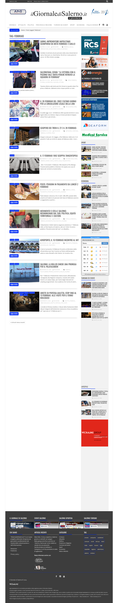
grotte (53, 303)
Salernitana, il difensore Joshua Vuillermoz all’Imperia (99, 173)
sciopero (48, 133)
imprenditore (44, 49)
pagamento (43, 192)
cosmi (69, 80)
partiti (56, 161)
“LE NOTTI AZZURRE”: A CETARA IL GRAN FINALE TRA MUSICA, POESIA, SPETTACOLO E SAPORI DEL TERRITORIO (99, 305)
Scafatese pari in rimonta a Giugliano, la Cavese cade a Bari (99, 157)
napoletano (52, 49)
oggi (101, 545)
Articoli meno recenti (18, 322)
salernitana (49, 82)
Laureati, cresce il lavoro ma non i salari (99, 186)
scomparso (64, 49)
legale (48, 109)
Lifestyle (84, 386)
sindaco (92, 553)
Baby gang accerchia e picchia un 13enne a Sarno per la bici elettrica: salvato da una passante (45, 543)
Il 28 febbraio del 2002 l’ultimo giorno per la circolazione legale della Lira (58, 102)
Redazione (55, 47)
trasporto (52, 245)
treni (53, 133)
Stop (62, 303)
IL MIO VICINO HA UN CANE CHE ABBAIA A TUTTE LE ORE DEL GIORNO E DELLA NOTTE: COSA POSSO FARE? (99, 114)
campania (75, 131)
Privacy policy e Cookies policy (41, 1)
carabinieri (100, 537)
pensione (50, 192)
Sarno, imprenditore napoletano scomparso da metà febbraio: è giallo (57, 42)
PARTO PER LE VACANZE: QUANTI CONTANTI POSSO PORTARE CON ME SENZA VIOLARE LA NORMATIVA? (98, 106)
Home (23, 30)
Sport (72, 25)
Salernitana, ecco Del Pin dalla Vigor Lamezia (99, 165)
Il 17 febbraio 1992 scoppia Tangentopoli (59, 155)
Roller (62, 271)
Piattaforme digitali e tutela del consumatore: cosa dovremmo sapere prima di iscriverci (100, 393)
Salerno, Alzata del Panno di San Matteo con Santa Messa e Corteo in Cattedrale (100, 295)
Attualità (22, 25)
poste (55, 192)
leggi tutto (14, 64)
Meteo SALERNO (95, 237)
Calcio (11, 72)
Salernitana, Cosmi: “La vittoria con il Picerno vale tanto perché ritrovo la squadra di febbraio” (58, 74)
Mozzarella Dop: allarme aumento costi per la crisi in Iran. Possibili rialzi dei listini (99, 216)
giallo (71, 47)
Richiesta (57, 271)
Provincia (12, 41)
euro (75, 107)
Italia (86, 545)
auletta (66, 301)
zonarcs (28, 41)
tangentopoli (66, 161)
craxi (75, 159)
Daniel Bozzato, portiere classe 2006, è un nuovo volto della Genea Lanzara (99, 148)
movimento (49, 221)
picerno (42, 82)
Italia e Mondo (92, 25)
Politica (31, 25)
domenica (73, 219)
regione (93, 549)
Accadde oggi (69, 159)
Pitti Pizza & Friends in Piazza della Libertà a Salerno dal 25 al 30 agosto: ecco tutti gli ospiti (100, 315)
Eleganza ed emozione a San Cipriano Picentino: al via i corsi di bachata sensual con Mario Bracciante (99, 285)
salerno (60, 109)
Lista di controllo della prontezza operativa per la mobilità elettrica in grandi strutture (100, 195)
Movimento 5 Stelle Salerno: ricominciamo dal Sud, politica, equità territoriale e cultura (58, 213)
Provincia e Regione (44, 25)
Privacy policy (15, 554)
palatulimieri (44, 271)
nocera (96, 545)
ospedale (87, 549)
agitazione (68, 131)
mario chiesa (50, 161)
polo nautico (57, 221)
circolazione (69, 107)
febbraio (66, 47)
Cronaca (12, 25)
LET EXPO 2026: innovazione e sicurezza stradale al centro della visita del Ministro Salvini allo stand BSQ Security (100, 227)
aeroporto (68, 243)
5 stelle (67, 219)
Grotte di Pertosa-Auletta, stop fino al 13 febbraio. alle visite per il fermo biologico (58, 295)
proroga (51, 271)
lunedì (73, 190)
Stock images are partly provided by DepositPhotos (21, 598)
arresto (86, 537)
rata (59, 192)
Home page (29, 1)
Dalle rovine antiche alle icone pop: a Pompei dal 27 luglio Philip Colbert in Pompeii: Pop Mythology (99, 412)
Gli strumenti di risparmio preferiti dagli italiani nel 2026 (99, 403)
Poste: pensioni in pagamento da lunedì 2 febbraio (59, 185)
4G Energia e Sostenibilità (91, 78)
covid (92, 541)
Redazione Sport (57, 80)
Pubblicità (14, 550)
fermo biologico (45, 303)
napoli (90, 545)
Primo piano (17, 72)
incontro (43, 245)
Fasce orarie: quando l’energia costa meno (98, 84)
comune (87, 541)
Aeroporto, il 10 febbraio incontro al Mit (59, 240)
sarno (58, 49)
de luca (98, 541)
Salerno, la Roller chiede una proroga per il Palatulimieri (58, 265)
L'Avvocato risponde (89, 99)
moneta (55, 109)
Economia (81, 25)
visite (65, 303)
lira (51, 109)
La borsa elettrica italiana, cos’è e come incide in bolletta (100, 92)
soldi (60, 161)
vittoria (61, 82)
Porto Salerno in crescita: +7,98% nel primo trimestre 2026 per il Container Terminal (100, 206)
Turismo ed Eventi (61, 25)
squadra (55, 82)
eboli (102, 541)
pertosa (57, 303)
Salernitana (23, 72)
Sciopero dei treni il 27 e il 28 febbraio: (58, 128)
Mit (47, 245)
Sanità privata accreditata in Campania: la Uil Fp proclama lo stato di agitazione (45, 549)
